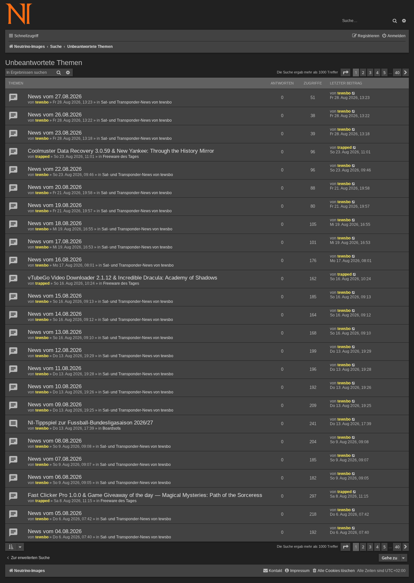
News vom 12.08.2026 (55, 350)
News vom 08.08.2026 (55, 441)
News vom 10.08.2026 (55, 386)
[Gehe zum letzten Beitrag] (354, 93)
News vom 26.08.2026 (55, 115)
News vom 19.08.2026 (55, 205)
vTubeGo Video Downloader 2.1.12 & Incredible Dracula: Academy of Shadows (122, 278)
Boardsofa (112, 428)
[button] (345, 72)
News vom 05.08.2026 (55, 513)
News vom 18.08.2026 (55, 223)
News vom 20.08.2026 (55, 187)
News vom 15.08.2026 (55, 296)
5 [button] (384, 72)
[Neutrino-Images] (22, 14)
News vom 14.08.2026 (55, 314)
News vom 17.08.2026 (55, 241)
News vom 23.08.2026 (55, 133)
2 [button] (363, 72)
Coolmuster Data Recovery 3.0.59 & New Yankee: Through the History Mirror (121, 151)
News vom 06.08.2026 (55, 477)
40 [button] (397, 72)
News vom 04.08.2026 (55, 531)
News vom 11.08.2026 (54, 368)
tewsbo (42, 102)
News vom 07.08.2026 (55, 459)
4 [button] (377, 72)
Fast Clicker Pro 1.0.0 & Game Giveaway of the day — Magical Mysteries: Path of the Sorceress (145, 495)
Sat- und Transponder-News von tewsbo (136, 102)
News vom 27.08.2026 (55, 97)
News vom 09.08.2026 (55, 405)
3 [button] (370, 72)
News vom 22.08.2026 (55, 169)
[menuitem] (394, 36)
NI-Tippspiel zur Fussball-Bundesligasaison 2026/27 (90, 423)
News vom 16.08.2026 (55, 260)
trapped (42, 156)
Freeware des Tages (121, 156)
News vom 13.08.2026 (55, 332)
